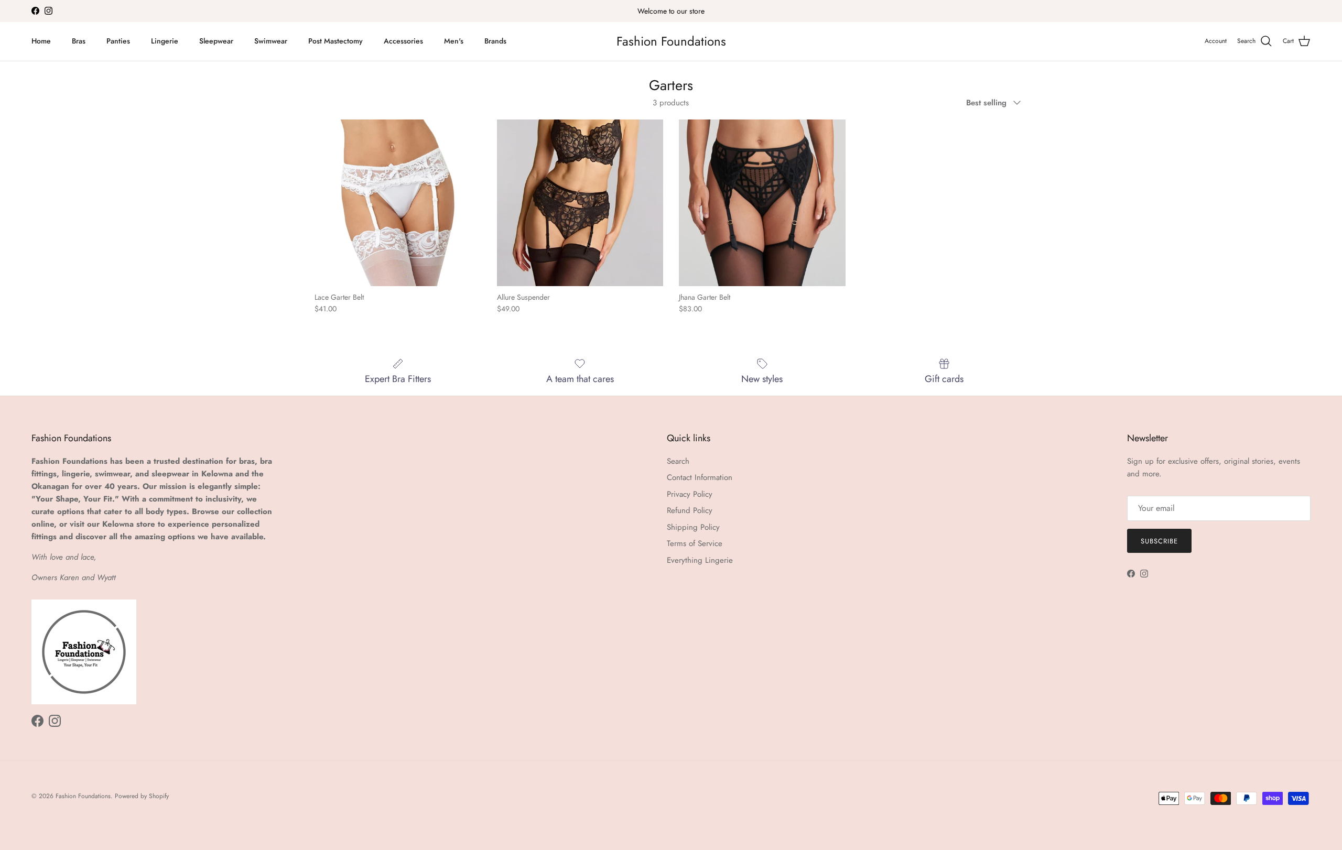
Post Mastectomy (335, 41)
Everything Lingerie (700, 560)
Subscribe (1159, 541)
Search (678, 461)
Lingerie (164, 41)
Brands (495, 41)
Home (41, 41)
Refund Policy (689, 510)
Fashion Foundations (83, 796)
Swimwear (270, 41)
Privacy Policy (689, 494)
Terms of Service (694, 543)
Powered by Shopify (142, 796)
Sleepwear (216, 41)
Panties (118, 41)
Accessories (403, 41)
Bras (78, 41)
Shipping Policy (693, 527)
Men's (453, 41)
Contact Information (699, 477)
